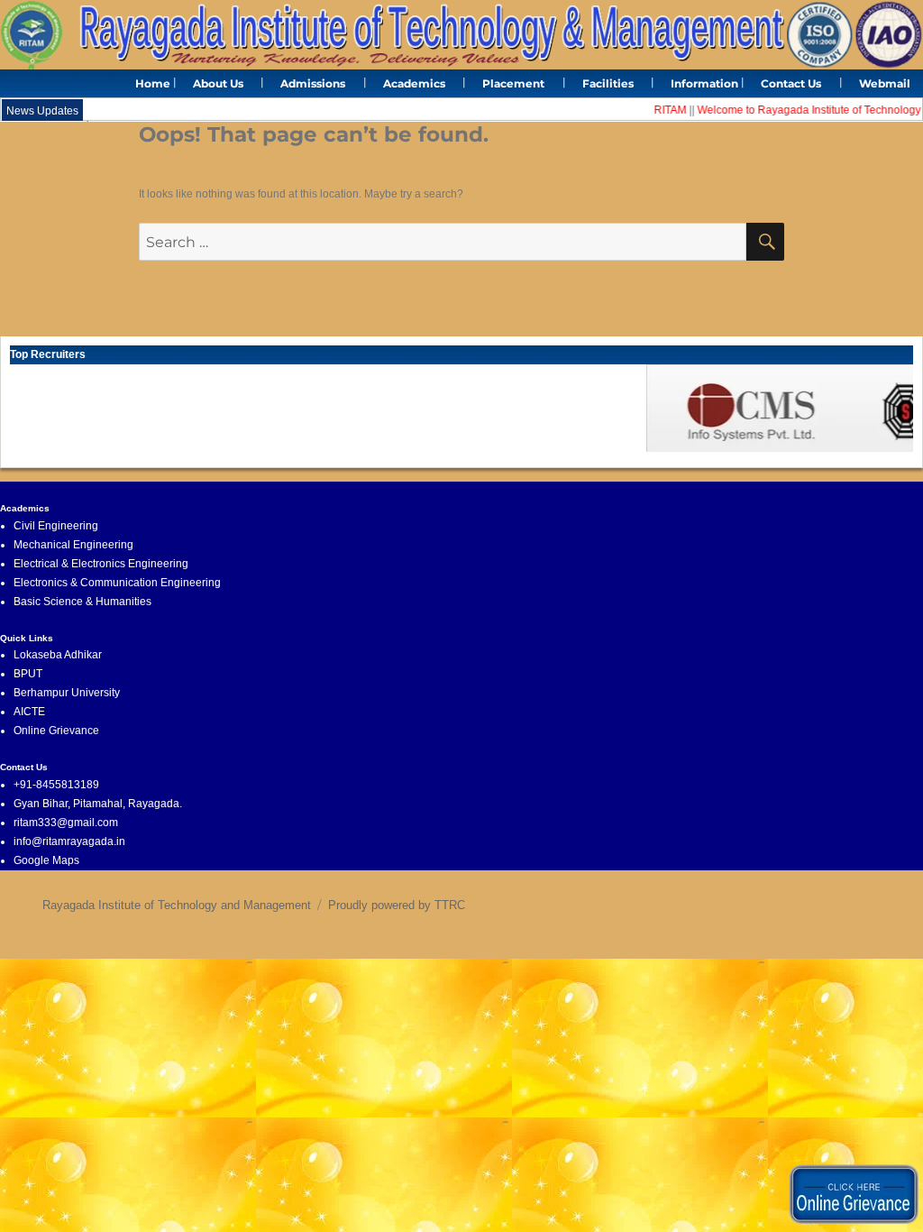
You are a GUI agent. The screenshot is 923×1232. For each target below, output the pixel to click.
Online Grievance (56, 730)
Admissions (312, 83)
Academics (414, 83)
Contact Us (791, 83)
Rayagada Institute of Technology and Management (176, 905)
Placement (513, 83)
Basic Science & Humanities (82, 601)
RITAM (660, 110)
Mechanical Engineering (73, 544)
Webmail (884, 83)
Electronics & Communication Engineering (117, 582)
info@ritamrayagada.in (69, 841)
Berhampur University (67, 692)
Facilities (608, 83)
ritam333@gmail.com (66, 822)
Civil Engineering (56, 525)
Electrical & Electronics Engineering (101, 563)
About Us (218, 83)
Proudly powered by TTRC (396, 905)
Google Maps (46, 860)
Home (152, 83)
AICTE (29, 711)
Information (704, 83)
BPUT (28, 673)
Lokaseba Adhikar (58, 654)
